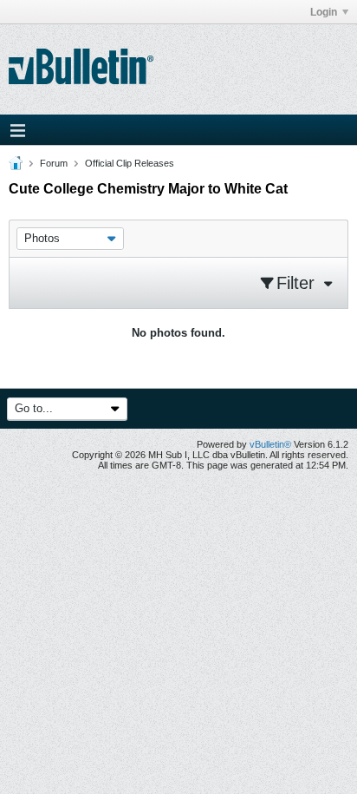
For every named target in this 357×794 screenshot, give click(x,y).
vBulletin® (270, 444)
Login (323, 12)
